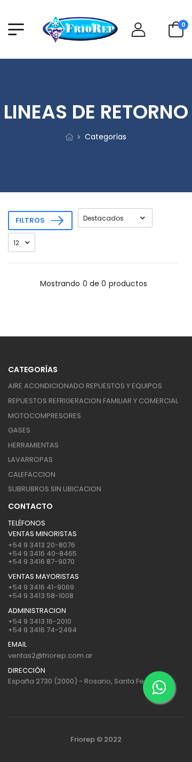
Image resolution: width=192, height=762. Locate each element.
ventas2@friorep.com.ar (50, 655)
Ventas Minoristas (42, 534)
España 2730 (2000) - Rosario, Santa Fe (76, 681)
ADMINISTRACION (37, 611)
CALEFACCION (31, 474)
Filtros (30, 220)
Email (17, 644)
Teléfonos (26, 523)
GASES (19, 430)
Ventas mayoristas (43, 576)
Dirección (26, 670)
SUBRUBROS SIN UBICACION (54, 489)
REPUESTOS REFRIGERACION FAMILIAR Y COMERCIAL (93, 401)
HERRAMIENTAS (33, 445)
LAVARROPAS (30, 459)
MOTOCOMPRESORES (44, 416)
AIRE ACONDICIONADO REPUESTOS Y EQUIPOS (85, 386)
